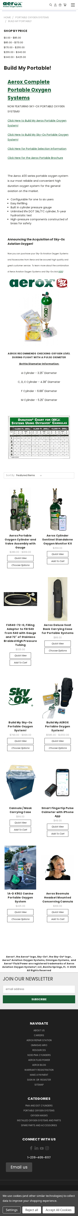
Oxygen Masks (39, 1115)
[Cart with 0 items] (65, 4)
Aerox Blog (39, 1065)
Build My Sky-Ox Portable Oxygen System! (20, 726)
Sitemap (39, 1084)
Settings (12, 1210)
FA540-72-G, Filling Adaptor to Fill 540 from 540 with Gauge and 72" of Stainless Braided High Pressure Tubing (20, 635)
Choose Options (20, 565)
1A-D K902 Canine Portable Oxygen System (20, 897)
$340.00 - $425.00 (15, 57)
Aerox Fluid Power (39, 1060)
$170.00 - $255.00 (14, 47)
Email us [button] (19, 1167)
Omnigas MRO (39, 1045)
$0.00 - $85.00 (12, 38)
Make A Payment (39, 1074)
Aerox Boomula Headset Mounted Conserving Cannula (57, 897)
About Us (39, 1030)
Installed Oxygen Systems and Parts (39, 1120)
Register (45, 1079)
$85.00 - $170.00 (13, 42)
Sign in (31, 1079)
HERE (60, 271)
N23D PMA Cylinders (39, 1055)
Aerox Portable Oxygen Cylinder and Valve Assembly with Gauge (20, 541)
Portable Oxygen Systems (39, 1110)
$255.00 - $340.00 (15, 52)
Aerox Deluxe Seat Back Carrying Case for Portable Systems (57, 629)
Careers (39, 1035)
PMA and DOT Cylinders (39, 1105)
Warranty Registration (39, 1069)
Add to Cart (57, 561)
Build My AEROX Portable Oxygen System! (57, 726)
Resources (39, 1050)
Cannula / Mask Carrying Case (20, 810)
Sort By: (10, 475)
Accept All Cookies (59, 1210)
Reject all (31, 1210)
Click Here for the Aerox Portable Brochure (35, 158)
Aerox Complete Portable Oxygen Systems (29, 89)
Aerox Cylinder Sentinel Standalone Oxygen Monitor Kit (57, 539)
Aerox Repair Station (39, 1040)
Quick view (20, 558)
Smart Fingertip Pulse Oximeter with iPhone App (57, 812)
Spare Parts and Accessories (39, 1125)
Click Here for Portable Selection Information (37, 149)
